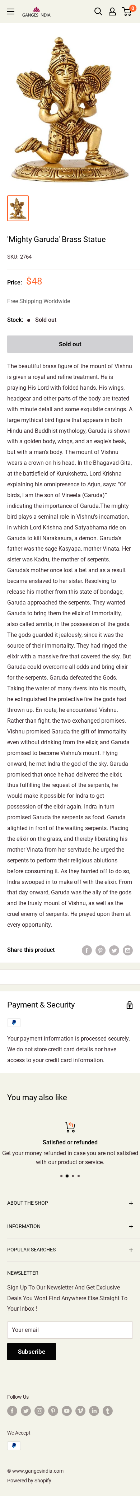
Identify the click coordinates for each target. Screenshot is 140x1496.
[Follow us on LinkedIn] (94, 1411)
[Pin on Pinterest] (100, 950)
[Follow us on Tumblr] (108, 1411)
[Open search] (98, 11)
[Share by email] (128, 950)
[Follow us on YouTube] (67, 1411)
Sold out (70, 344)
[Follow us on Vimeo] (80, 1411)
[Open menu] (10, 11)
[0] (126, 11)
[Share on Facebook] (87, 950)
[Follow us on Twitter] (26, 1411)
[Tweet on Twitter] (114, 950)
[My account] (112, 11)
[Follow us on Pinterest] (53, 1411)
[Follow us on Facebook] (12, 1411)
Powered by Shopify (29, 1480)
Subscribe (31, 1351)
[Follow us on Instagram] (39, 1411)
